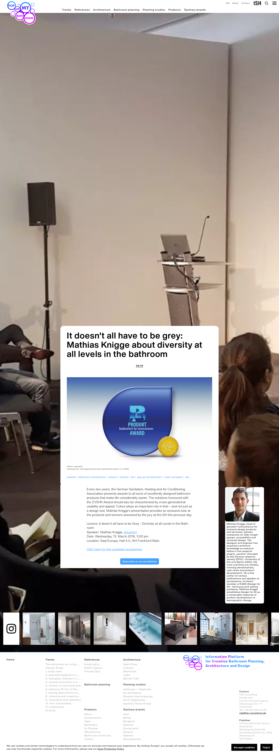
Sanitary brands (195, 9)
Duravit (128, 732)
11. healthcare (54, 707)
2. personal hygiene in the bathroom (64, 675)
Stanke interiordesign (138, 696)
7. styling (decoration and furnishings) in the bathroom (64, 692)
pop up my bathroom (149, 477)
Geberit (128, 735)
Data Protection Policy (111, 748)
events (124, 477)
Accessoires (92, 717)
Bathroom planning (126, 9)
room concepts (173, 477)
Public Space (93, 668)
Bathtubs (90, 725)
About (235, 3)
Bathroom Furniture (97, 735)
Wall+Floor (130, 664)
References (82, 9)
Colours (128, 668)
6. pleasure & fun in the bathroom (64, 689)
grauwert (130, 532)
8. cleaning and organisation (64, 696)
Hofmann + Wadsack (137, 689)
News (88, 714)
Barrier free (131, 678)
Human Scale (54, 668)
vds (187, 477)
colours (112, 477)
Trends (66, 9)
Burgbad (129, 721)
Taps (87, 721)
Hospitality (91, 664)
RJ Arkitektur (132, 693)
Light (126, 675)
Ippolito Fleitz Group (137, 703)
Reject (266, 747)
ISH (228, 3)
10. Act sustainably (58, 703)
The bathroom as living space (64, 664)
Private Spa (92, 671)
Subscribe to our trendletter (139, 561)
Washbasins (92, 732)
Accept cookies (244, 747)
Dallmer (128, 725)
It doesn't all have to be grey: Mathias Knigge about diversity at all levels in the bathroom (134, 344)
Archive (50, 710)
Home (10, 659)
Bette (127, 717)
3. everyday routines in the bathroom (64, 678)
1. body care (53, 671)
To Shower (91, 728)
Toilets (88, 739)
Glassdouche (132, 739)
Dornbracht (131, 728)
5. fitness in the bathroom (63, 685)
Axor (126, 714)
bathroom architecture (91, 477)
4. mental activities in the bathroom (64, 682)
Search (266, 3)
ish (132, 477)
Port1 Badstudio (134, 700)
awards (71, 477)
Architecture (101, 9)
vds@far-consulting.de (252, 713)
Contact (245, 3)
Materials (129, 671)
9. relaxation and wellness (63, 700)
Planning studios (154, 9)
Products (174, 9)
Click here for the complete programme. (115, 549)
